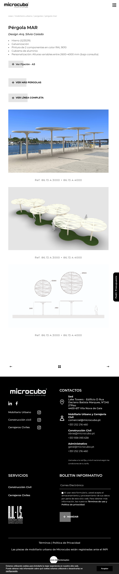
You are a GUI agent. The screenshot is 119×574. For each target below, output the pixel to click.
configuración (12, 571)
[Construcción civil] (39, 420)
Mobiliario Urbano (19, 412)
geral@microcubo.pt (81, 446)
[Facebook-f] (16, 403)
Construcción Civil (19, 487)
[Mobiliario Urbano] (39, 412)
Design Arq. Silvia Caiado (26, 34)
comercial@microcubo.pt (84, 420)
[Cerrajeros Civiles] (39, 427)
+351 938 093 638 (78, 437)
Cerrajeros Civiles (19, 427)
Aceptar (104, 568)
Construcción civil (19, 419)
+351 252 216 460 (78, 424)
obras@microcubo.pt (81, 433)
